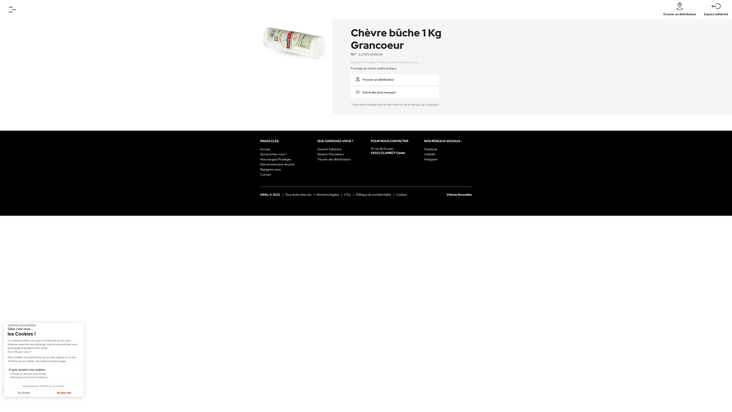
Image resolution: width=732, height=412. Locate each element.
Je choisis (24, 392)
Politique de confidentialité (373, 195)
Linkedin (429, 154)
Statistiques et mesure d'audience (29, 377)
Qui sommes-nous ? (273, 154)
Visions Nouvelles (459, 195)
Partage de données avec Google (28, 374)
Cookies (401, 195)
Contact (265, 175)
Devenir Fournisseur (330, 154)
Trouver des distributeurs (334, 159)
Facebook (430, 149)
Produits (369, 62)
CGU (347, 195)
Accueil (355, 62)
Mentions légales (327, 195)
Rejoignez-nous (270, 169)
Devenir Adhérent (329, 149)
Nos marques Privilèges (275, 159)
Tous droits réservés (298, 195)
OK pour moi (64, 392)
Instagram (431, 159)
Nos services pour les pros (277, 164)
